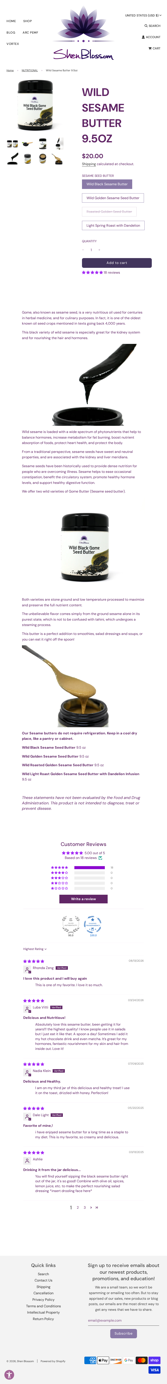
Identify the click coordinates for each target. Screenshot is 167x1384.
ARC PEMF (30, 32)
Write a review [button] (83, 899)
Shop (27, 21)
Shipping (89, 164)
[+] (99, 250)
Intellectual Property (43, 1312)
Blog (11, 32)
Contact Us (43, 1280)
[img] (33, 961)
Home (11, 21)
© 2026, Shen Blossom (20, 1361)
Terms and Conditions (43, 1306)
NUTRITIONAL (30, 70)
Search (43, 1274)
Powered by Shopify (53, 1361)
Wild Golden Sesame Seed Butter (113, 198)
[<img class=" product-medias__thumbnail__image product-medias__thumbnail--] (12, 143)
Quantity (89, 241)
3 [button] (85, 1207)
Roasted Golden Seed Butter (109, 211)
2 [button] (78, 1207)
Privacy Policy (43, 1299)
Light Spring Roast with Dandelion (113, 225)
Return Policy (43, 1319)
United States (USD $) (142, 15)
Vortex (13, 44)
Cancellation (43, 1293)
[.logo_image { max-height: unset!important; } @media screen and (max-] (83, 32)
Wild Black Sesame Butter (107, 184)
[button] (93, 272)
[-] (83, 250)
